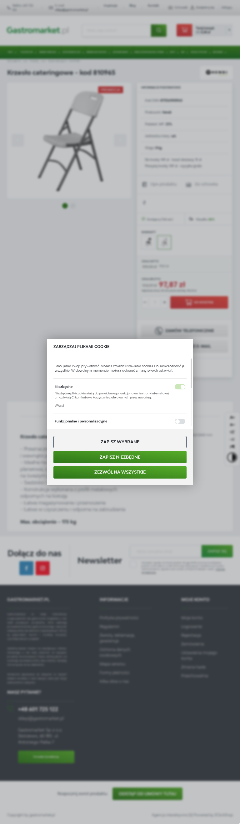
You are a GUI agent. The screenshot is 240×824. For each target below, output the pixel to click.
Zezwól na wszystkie (120, 472)
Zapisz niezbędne (120, 457)
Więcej (59, 405)
